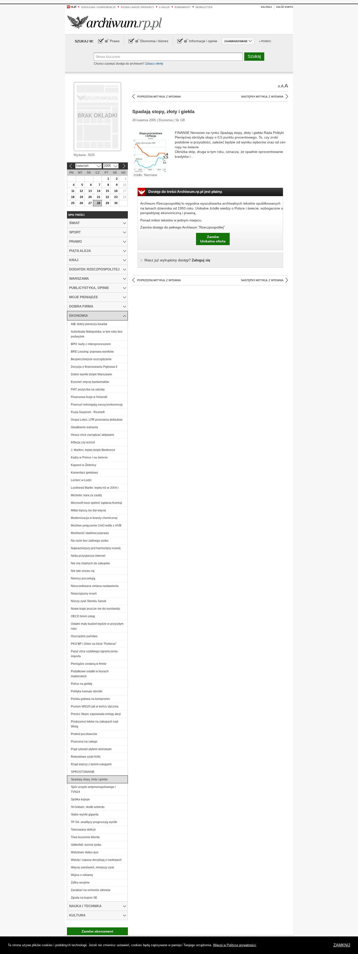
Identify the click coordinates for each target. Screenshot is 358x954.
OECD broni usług (83, 616)
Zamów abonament (97, 931)
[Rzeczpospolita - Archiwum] (114, 22)
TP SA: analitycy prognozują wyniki (94, 822)
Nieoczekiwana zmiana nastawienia (95, 586)
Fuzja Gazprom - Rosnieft (87, 412)
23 (116, 197)
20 (90, 197)
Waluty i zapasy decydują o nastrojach (96, 860)
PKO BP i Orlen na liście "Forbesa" (93, 644)
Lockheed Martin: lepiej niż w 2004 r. (95, 487)
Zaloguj (266, 7)
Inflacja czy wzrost (83, 442)
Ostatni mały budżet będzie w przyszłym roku (97, 626)
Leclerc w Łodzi (81, 480)
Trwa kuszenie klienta (85, 837)
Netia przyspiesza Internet (88, 555)
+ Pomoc (265, 41)
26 (81, 203)
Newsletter (204, 7)
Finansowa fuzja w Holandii (89, 397)
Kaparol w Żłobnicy (83, 465)
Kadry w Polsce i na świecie (89, 457)
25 (73, 203)
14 (98, 191)
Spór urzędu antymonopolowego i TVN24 (93, 789)
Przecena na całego (84, 741)
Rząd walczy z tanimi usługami (91, 764)
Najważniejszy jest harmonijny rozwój (96, 548)
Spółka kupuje (80, 799)
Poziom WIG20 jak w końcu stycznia (94, 706)
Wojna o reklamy (82, 875)
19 (81, 197)
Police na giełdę (81, 684)
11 (73, 191)
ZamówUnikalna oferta (213, 239)
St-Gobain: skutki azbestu (87, 807)
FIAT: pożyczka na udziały (88, 389)
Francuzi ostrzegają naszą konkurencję (97, 404)
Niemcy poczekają (83, 578)
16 (116, 191)
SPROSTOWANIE (82, 772)
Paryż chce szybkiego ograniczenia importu (94, 654)
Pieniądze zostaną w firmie (88, 664)
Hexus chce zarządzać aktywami (92, 435)
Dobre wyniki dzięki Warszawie (91, 374)
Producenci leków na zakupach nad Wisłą (94, 724)
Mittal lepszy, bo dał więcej (88, 510)
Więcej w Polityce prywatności (234, 945)
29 (107, 203)
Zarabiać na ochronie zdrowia (90, 890)
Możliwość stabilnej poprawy (90, 533)
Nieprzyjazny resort (83, 593)
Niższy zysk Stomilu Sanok (88, 601)
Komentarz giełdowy (84, 472)
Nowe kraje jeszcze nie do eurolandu (95, 608)
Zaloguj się (177, 260)
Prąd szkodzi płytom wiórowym (91, 749)
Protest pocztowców (84, 734)
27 (90, 203)
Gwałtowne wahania (84, 427)
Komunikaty (183, 7)
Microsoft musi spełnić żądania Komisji (96, 503)
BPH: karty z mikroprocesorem (91, 344)
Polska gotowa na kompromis (90, 699)
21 (98, 197)
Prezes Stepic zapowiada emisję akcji (96, 714)
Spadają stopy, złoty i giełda (89, 779)
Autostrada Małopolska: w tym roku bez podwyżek (96, 334)
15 (107, 191)
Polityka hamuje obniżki (86, 691)
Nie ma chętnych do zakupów (90, 563)
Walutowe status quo (84, 852)
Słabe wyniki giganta (84, 814)
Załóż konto (284, 7)
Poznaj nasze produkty (137, 7)
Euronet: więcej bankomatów (90, 382)
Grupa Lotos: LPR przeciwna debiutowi (96, 419)
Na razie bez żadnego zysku (89, 540)
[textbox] (168, 56)
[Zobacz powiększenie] (151, 151)
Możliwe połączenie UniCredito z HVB (96, 525)
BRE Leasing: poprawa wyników (92, 351)
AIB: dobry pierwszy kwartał (89, 324)
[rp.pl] (71, 6)
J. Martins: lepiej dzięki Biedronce (93, 450)
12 (81, 191)
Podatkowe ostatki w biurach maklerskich (90, 674)
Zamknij (341, 945)
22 (107, 197)
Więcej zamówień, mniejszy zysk (92, 867)
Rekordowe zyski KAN (85, 756)
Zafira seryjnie (80, 882)
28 (98, 203)
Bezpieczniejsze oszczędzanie (91, 359)
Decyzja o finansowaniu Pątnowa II (94, 366)
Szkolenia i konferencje (98, 7)
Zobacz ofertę (154, 63)
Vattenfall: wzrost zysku (86, 844)
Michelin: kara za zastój (86, 495)
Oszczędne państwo (84, 636)
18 (73, 197)
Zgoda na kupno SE (84, 897)
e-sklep (164, 7)
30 (116, 203)
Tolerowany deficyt (83, 829)
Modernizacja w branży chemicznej (94, 518)
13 (90, 191)
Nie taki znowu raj (82, 571)
